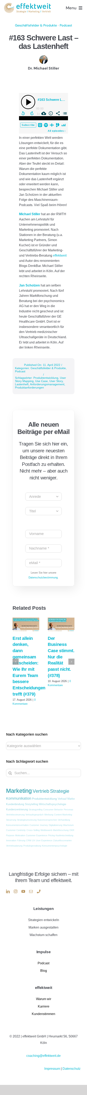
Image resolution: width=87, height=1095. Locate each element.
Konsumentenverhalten (17, 825)
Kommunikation (18, 798)
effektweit (60, 255)
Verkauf (62, 798)
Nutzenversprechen (47, 820)
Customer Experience (36, 835)
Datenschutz (72, 1068)
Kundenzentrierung (17, 809)
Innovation (11, 840)
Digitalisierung (55, 825)
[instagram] (15, 891)
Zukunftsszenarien (62, 840)
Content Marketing (63, 814)
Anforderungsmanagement (47, 384)
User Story (56, 381)
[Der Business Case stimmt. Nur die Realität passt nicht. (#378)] (61, 625)
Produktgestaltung (32, 845)
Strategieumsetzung (27, 820)
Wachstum (68, 825)
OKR (71, 830)
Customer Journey (39, 825)
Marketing (19, 790)
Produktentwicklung (45, 377)
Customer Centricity (16, 830)
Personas (68, 809)
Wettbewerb (46, 830)
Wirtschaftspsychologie (52, 804)
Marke (71, 798)
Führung (21, 840)
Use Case (41, 381)
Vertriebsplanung (14, 845)
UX (33, 840)
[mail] (31, 891)
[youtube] (23, 891)
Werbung (48, 814)
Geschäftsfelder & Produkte (36, 25)
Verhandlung (64, 820)
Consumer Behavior (53, 809)
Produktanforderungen (29, 387)
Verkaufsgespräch (34, 814)
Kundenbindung (15, 804)
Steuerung (11, 820)
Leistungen (43, 909)
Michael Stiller (29, 214)
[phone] (38, 891)
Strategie (59, 791)
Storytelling (31, 804)
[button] (16, 662)
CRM (28, 840)
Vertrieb (41, 791)
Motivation (20, 835)
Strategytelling (35, 809)
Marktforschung (61, 830)
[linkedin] (8, 891)
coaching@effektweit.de (43, 1055)
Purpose (10, 835)
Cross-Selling (33, 830)
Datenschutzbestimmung (43, 577)
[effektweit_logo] (27, 4)
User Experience (44, 840)
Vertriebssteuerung (15, 814)
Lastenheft (22, 384)
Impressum (52, 1068)
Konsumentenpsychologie (54, 845)
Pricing (51, 835)
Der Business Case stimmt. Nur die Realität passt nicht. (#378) (61, 657)
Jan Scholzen (29, 285)
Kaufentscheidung (64, 835)
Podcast (66, 25)
